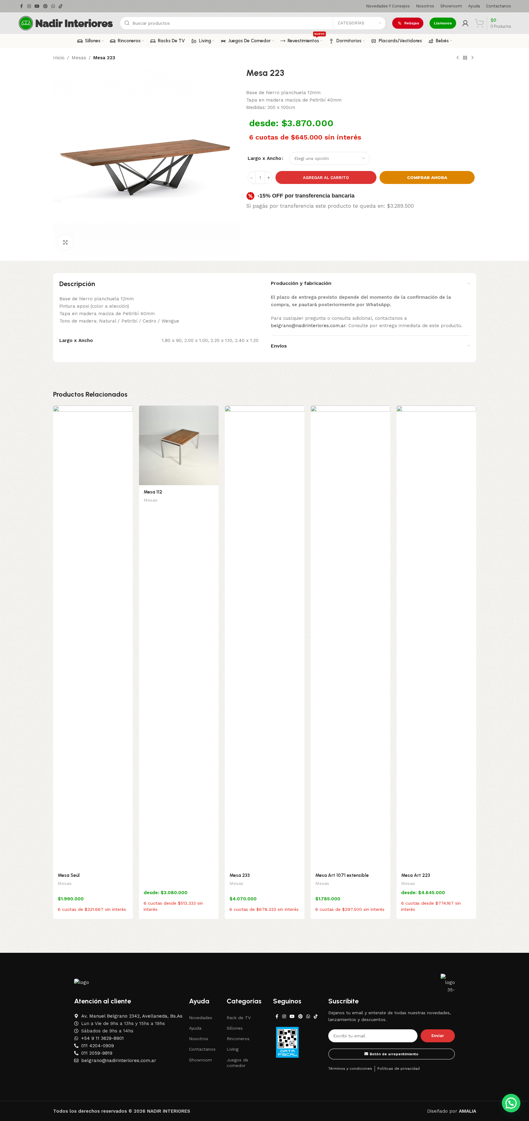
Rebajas (411, 23)
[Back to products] (465, 58)
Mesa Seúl (69, 875)
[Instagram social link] (29, 6)
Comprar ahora (427, 177)
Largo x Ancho (264, 158)
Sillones (235, 1028)
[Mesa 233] (264, 637)
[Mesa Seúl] (93, 637)
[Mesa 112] (179, 445)
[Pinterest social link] (45, 6)
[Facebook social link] (21, 6)
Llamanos (443, 23)
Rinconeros (238, 1038)
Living (232, 1049)
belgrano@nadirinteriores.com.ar (308, 325)
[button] (511, 1103)
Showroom (200, 1059)
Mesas (79, 57)
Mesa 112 (153, 492)
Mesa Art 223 (415, 875)
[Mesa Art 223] (436, 637)
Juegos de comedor (237, 1062)
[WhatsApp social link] (53, 6)
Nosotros (198, 1038)
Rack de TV (239, 1017)
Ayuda (195, 1028)
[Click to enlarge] (65, 242)
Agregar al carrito (326, 177)
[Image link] (81, 982)
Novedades (200, 1017)
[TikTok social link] (60, 6)
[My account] (465, 23)
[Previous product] (457, 58)
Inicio (59, 57)
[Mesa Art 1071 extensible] (350, 637)
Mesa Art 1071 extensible (342, 875)
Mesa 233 (239, 875)
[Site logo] (66, 23)
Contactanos (202, 1049)
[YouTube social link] (37, 6)
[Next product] (472, 58)
